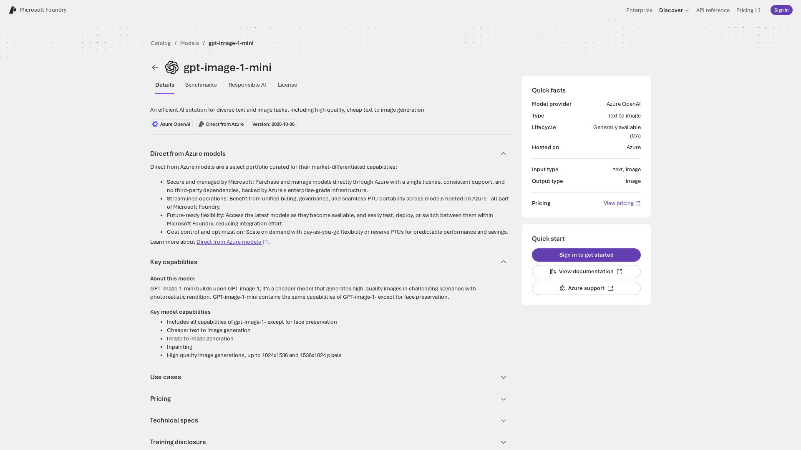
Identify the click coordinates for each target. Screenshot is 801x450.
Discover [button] (671, 10)
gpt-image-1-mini (231, 43)
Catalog (161, 43)
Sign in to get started (586, 254)
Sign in (781, 10)
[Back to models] (155, 67)
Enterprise (639, 10)
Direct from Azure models (228, 241)
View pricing (619, 203)
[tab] (164, 85)
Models (189, 43)
